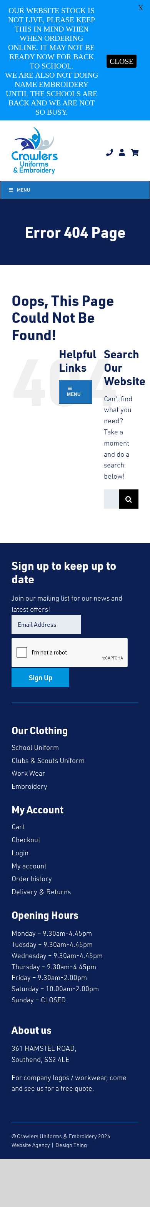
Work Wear (28, 773)
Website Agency (31, 1145)
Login (20, 852)
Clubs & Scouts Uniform (48, 760)
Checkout (26, 839)
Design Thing (71, 1145)
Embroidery (29, 786)
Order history (32, 878)
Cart (18, 826)
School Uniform (35, 747)
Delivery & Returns (41, 891)
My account (29, 865)
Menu (23, 190)
